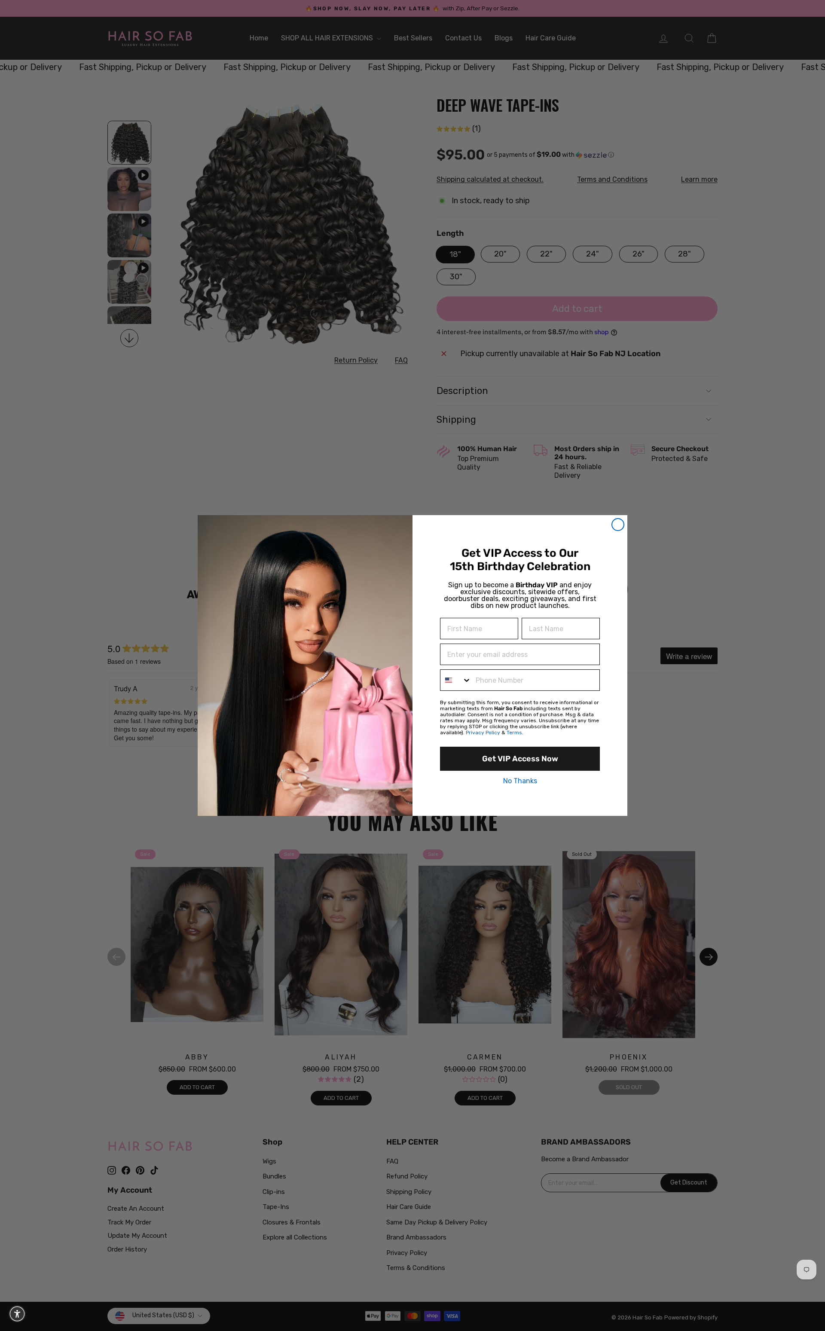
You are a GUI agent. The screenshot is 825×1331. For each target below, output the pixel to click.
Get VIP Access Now (520, 758)
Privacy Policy (483, 733)
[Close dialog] (618, 525)
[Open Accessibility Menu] (17, 1313)
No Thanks (520, 781)
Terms (514, 733)
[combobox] (455, 680)
